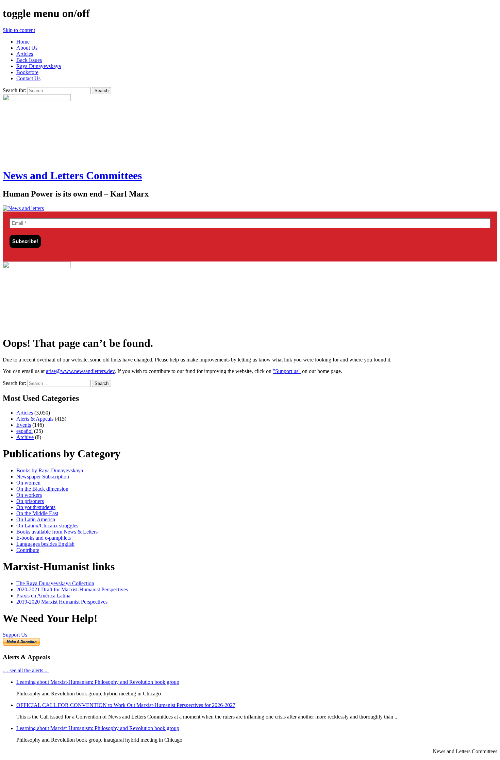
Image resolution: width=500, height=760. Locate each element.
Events (23, 425)
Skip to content (19, 30)
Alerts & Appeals (34, 419)
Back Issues (29, 60)
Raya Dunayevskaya (38, 66)
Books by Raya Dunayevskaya (49, 470)
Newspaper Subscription (42, 476)
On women (28, 483)
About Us (26, 48)
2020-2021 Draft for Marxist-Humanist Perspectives (72, 589)
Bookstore (27, 72)
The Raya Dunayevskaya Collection (55, 583)
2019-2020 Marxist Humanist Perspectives (61, 602)
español (24, 431)
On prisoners (30, 501)
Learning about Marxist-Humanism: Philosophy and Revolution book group (97, 682)
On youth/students (35, 507)
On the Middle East (37, 513)
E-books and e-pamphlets (43, 538)
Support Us (15, 635)
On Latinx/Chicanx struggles (47, 525)
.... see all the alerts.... (26, 670)
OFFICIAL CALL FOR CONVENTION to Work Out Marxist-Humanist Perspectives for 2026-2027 (125, 705)
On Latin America (35, 519)
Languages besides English (45, 544)
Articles (24, 54)
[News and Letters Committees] (23, 208)
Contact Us (28, 78)
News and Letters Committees (72, 175)
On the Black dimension (42, 489)
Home (23, 42)
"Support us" (287, 371)
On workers (29, 495)
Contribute (27, 550)
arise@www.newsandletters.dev (80, 371)
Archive (25, 437)
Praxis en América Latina (43, 595)
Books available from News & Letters (57, 532)
